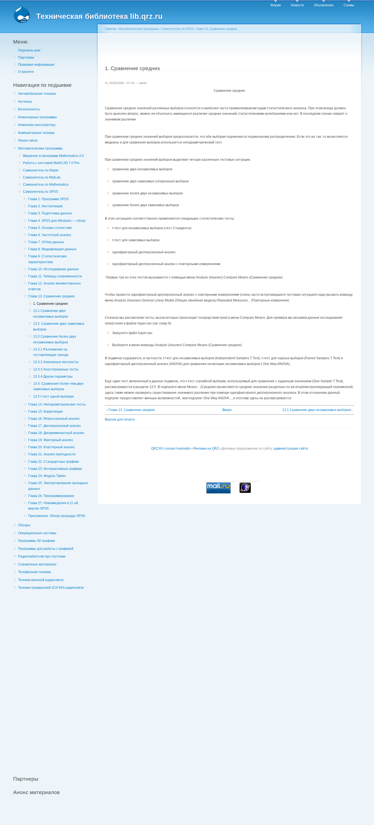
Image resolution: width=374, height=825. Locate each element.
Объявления (323, 5)
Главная (110, 28)
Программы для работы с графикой (45, 549)
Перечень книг (29, 50)
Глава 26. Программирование (51, 496)
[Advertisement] (54, 680)
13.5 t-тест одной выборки (53, 396)
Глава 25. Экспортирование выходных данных (58, 486)
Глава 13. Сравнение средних (51, 296)
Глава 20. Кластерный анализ (51, 447)
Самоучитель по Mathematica (45, 184)
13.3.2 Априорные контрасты (56, 362)
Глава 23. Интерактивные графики (55, 469)
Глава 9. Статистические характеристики (47, 259)
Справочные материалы (37, 564)
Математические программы (40, 148)
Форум (276, 5)
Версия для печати (120, 419)
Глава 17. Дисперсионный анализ (54, 426)
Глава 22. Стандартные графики (53, 462)
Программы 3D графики (36, 541)
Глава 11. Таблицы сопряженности (55, 276)
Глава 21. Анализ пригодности (52, 454)
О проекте (26, 72)
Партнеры (26, 57)
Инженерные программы (37, 117)
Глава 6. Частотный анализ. (50, 235)
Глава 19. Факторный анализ (50, 440)
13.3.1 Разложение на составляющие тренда (50, 352)
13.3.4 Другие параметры (53, 376)
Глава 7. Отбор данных (46, 242)
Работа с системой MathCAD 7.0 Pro (51, 163)
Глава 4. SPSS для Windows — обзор (57, 221)
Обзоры (24, 525)
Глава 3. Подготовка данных (50, 213)
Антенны (25, 102)
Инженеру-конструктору (37, 125)
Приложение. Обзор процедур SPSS (56, 516)
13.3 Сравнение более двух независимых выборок (54, 339)
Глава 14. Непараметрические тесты (57, 404)
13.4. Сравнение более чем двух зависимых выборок (58, 386)
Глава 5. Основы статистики (50, 228)
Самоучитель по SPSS (40, 192)
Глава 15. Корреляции (45, 411)
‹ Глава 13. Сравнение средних (131, 410)
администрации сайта (291, 448)
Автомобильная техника (37, 94)
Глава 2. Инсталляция (45, 206)
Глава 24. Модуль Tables (47, 476)
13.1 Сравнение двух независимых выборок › (317, 410)
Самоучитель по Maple (41, 170)
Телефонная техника (34, 572)
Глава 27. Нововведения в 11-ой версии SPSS (53, 506)
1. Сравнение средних (50, 304)
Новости (297, 5)
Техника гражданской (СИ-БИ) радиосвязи (51, 588)
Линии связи (28, 140)
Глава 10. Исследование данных (53, 269)
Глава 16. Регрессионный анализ (54, 419)
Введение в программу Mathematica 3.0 (53, 156)
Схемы (349, 5)
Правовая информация (36, 65)
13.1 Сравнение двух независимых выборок (50, 313)
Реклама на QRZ (206, 448)
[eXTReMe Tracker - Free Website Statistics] (245, 492)
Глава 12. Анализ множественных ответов (54, 286)
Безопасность (29, 109)
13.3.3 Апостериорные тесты (56, 369)
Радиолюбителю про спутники (41, 556)
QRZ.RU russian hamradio (171, 448)
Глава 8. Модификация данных (52, 249)
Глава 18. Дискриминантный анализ (56, 433)
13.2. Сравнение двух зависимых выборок (58, 326)
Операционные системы (37, 533)
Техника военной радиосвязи (41, 580)
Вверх (227, 410)
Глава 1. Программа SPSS (48, 199)
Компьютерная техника (36, 133)
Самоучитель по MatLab (42, 177)
